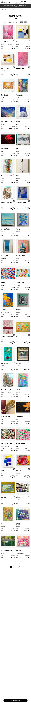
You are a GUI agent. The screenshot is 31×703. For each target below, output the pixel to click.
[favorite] (14, 40)
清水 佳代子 (3, 339)
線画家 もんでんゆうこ (6, 205)
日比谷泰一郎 (18, 285)
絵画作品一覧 (12, 9)
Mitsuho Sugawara (20, 97)
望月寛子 (3, 70)
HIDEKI (2, 97)
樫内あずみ (3, 526)
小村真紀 (18, 151)
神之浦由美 (18, 365)
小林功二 (18, 44)
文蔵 (2, 151)
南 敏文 (3, 124)
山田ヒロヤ (3, 258)
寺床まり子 (18, 205)
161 (20, 566)
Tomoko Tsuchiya (20, 553)
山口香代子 (18, 231)
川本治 (2, 178)
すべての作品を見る (15, 6)
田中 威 (18, 392)
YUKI (2, 419)
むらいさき (3, 231)
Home (5, 9)
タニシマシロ (18, 339)
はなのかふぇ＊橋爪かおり (6, 44)
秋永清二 (18, 499)
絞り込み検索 (16, 700)
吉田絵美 (18, 258)
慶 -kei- (2, 285)
